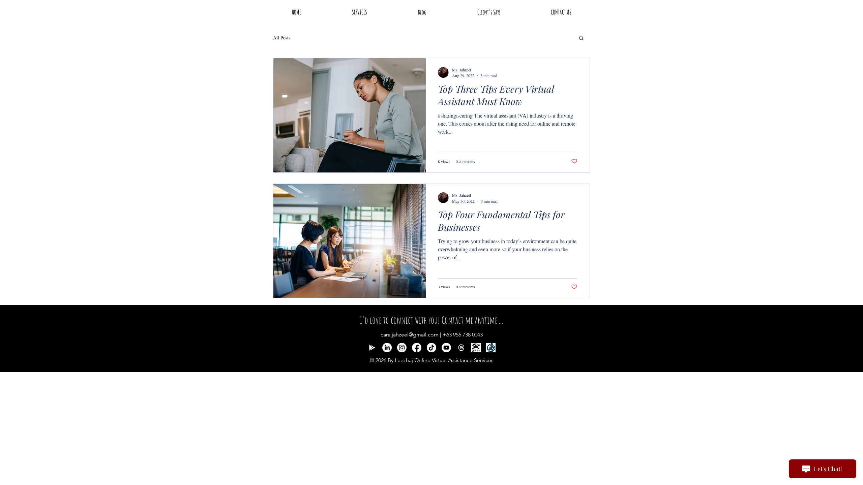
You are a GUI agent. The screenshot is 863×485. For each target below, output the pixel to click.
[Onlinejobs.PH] (491, 347)
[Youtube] (446, 347)
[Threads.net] (461, 347)
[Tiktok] (431, 347)
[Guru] (476, 347)
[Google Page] (372, 347)
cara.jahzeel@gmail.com (410, 334)
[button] (581, 38)
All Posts (281, 37)
